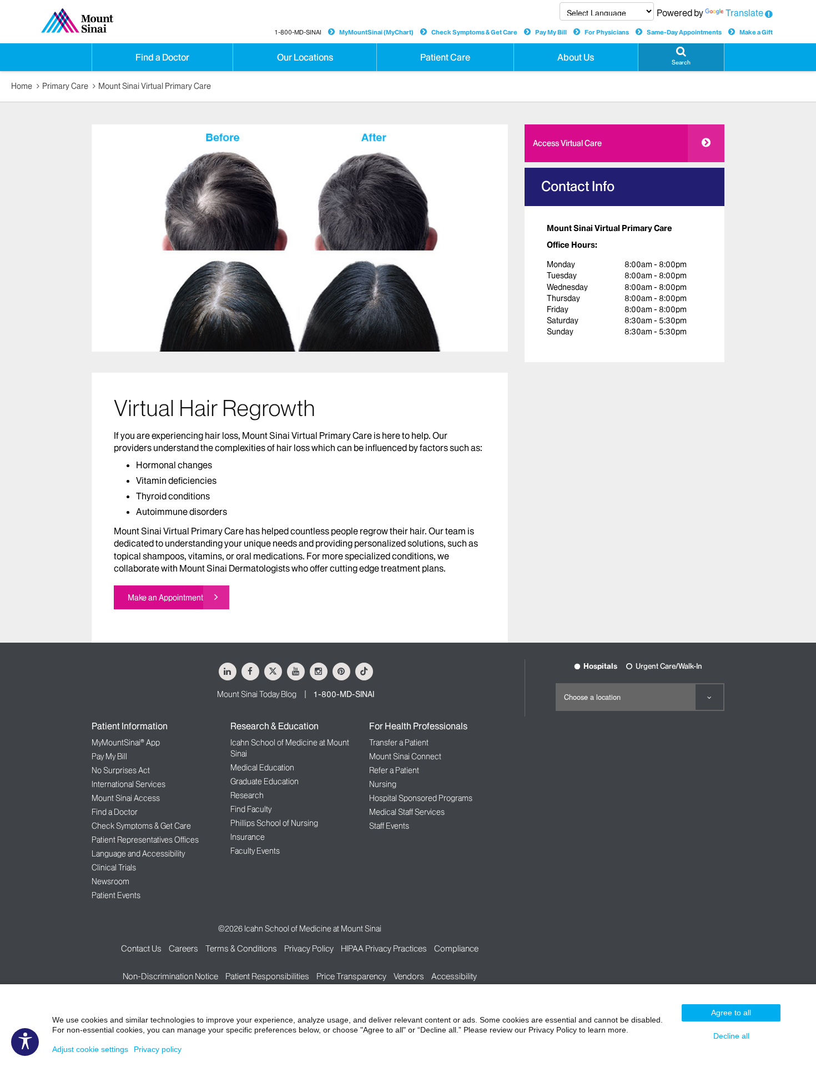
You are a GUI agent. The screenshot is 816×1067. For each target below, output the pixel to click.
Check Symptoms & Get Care (474, 32)
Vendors (409, 976)
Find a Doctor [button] (162, 57)
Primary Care (65, 86)
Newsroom (110, 881)
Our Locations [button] (305, 57)
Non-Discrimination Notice (170, 976)
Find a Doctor (115, 812)
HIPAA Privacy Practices (384, 948)
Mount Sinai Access (126, 798)
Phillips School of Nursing (274, 823)
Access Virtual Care (567, 143)
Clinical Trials (114, 868)
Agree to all (731, 1012)
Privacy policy (158, 1049)
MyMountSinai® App (126, 743)
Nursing (382, 784)
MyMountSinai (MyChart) (376, 32)
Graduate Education (264, 782)
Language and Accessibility (138, 854)
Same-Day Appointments (684, 32)
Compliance (456, 948)
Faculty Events (255, 851)
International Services (128, 784)
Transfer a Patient (399, 743)
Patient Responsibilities (267, 976)
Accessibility (454, 976)
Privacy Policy (309, 948)
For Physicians (607, 32)
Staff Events (389, 826)
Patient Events (116, 895)
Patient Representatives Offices (145, 840)
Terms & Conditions (241, 948)
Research (247, 795)
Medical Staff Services (407, 812)
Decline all (731, 1035)
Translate (744, 12)
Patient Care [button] (445, 57)
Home (21, 86)
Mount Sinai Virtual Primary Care (154, 86)
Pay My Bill (551, 32)
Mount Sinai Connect (405, 757)
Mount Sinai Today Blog (256, 694)
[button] (681, 57)
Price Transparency (351, 976)
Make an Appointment (165, 598)
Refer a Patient (394, 770)
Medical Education (262, 768)
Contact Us (141, 948)
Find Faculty (250, 809)
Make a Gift (756, 32)
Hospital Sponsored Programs (420, 798)
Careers (183, 948)
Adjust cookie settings (90, 1049)
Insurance (247, 837)
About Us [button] (575, 57)
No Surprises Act (121, 770)
